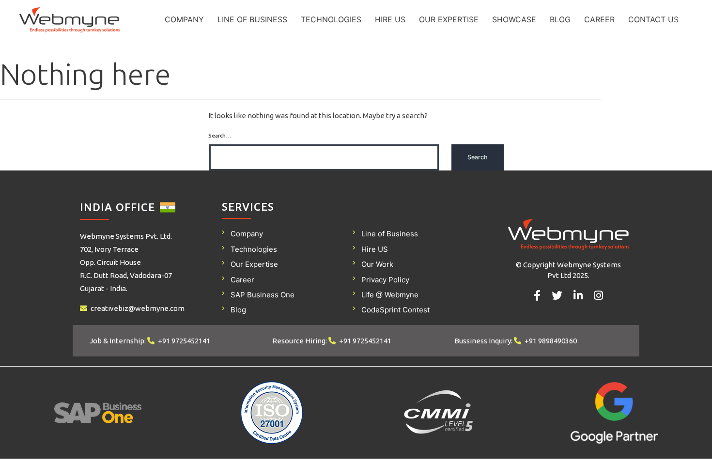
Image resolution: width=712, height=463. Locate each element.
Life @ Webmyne (389, 294)
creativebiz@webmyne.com (138, 308)
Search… (220, 136)
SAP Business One (262, 294)
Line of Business (252, 19)
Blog (560, 19)
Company (184, 19)
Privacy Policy (385, 279)
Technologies (331, 19)
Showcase (514, 19)
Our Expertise (449, 19)
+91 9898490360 (551, 341)
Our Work (377, 264)
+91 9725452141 (184, 341)
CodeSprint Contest (395, 309)
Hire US (390, 19)
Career (599, 19)
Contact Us (653, 19)
